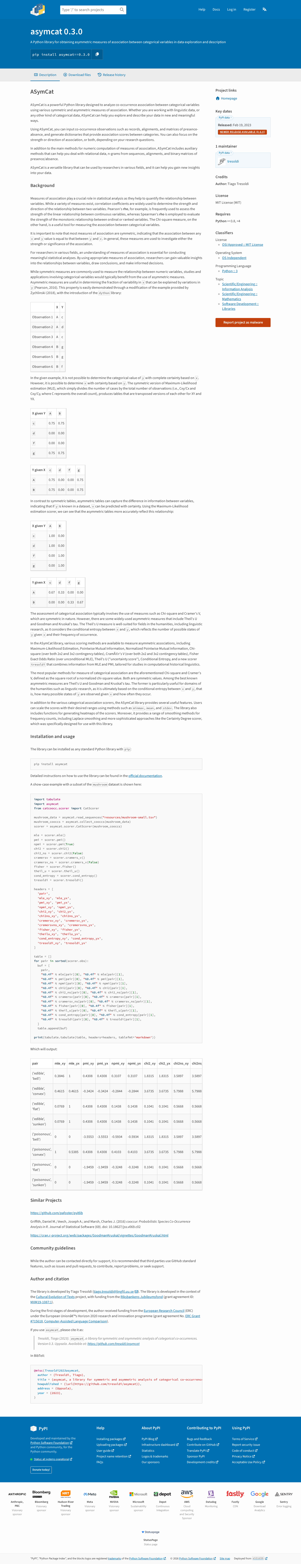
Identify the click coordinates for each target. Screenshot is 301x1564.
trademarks (114, 1558)
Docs (216, 9)
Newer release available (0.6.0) (242, 132)
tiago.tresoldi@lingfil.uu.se (114, 1291)
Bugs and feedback (199, 1439)
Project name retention (112, 1456)
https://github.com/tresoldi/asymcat (113, 1343)
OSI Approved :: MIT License (242, 244)
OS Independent (234, 257)
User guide (104, 1450)
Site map (225, 1558)
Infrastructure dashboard (158, 1444)
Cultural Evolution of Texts (55, 1296)
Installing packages (109, 1439)
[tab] (45, 75)
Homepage (229, 98)
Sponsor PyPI (196, 1456)
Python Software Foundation (49, 1442)
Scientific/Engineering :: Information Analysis (239, 286)
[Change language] (265, 9)
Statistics (148, 1450)
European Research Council (164, 1310)
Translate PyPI (196, 1450)
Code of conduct (243, 1450)
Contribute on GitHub (201, 1444)
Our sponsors (151, 1462)
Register (249, 9)
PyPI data (224, 118)
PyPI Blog (148, 1439)
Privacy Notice (241, 1456)
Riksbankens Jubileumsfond (142, 1296)
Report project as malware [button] (243, 322)
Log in (231, 9)
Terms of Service (243, 1439)
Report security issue (246, 1444)
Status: (51, 1459)
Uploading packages (110, 1444)
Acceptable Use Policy (247, 1462)
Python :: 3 (230, 271)
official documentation (145, 775)
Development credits (201, 1462)
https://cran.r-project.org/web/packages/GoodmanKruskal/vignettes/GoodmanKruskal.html (99, 1235)
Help (202, 9)
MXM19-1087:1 (41, 1302)
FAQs (100, 1462)
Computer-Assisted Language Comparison (75, 1321)
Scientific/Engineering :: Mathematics (239, 296)
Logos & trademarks (155, 1456)
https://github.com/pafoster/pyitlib (56, 1213)
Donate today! (41, 1470)
